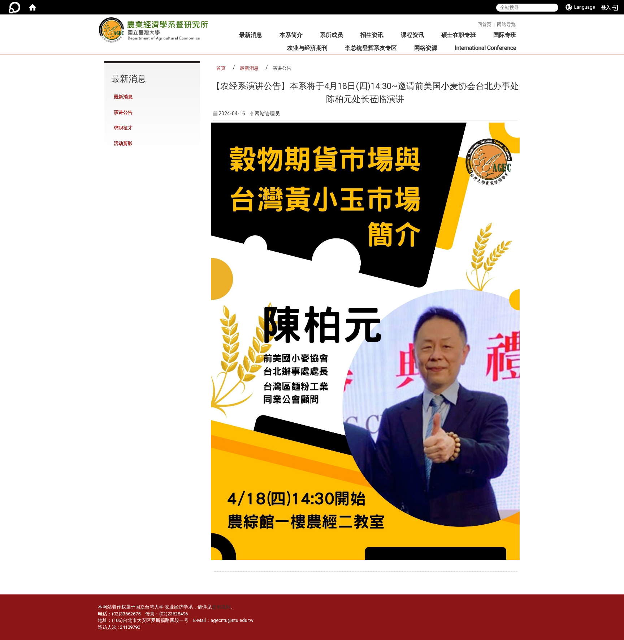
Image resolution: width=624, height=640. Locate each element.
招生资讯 (372, 34)
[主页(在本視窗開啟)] (155, 32)
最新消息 (250, 34)
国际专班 (504, 34)
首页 (221, 68)
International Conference (485, 47)
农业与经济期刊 (307, 47)
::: (474, 23)
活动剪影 (123, 143)
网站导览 (506, 24)
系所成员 (331, 34)
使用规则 (221, 607)
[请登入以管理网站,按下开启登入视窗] (14, 7)
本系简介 (291, 34)
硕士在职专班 (458, 34)
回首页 (484, 24)
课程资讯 (412, 34)
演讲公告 (123, 112)
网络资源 (425, 47)
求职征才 (123, 128)
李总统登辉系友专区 (371, 47)
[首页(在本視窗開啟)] (32, 7)
